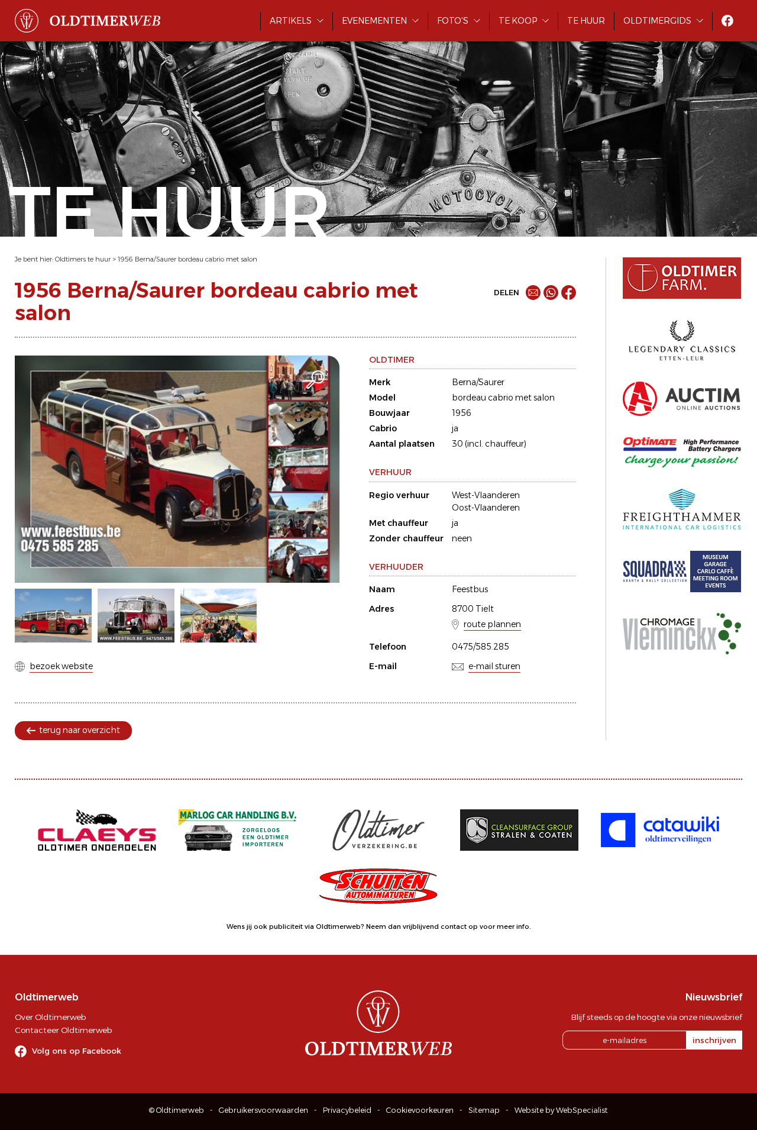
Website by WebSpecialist (561, 1110)
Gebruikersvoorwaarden (263, 1110)
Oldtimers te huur (83, 259)
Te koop (518, 20)
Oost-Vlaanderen (486, 507)
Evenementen (374, 20)
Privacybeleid (347, 1110)
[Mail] (533, 292)
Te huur (586, 20)
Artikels (291, 20)
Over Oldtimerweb (50, 1017)
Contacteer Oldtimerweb (63, 1030)
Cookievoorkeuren (420, 1110)
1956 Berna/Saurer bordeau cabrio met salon (187, 259)
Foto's (452, 20)
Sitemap (484, 1110)
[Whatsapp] (551, 292)
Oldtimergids (657, 20)
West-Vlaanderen (486, 495)
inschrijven (714, 1040)
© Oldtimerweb (176, 1110)
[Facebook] (568, 292)
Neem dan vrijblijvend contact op (422, 926)
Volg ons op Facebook (76, 1050)
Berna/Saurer (478, 382)
